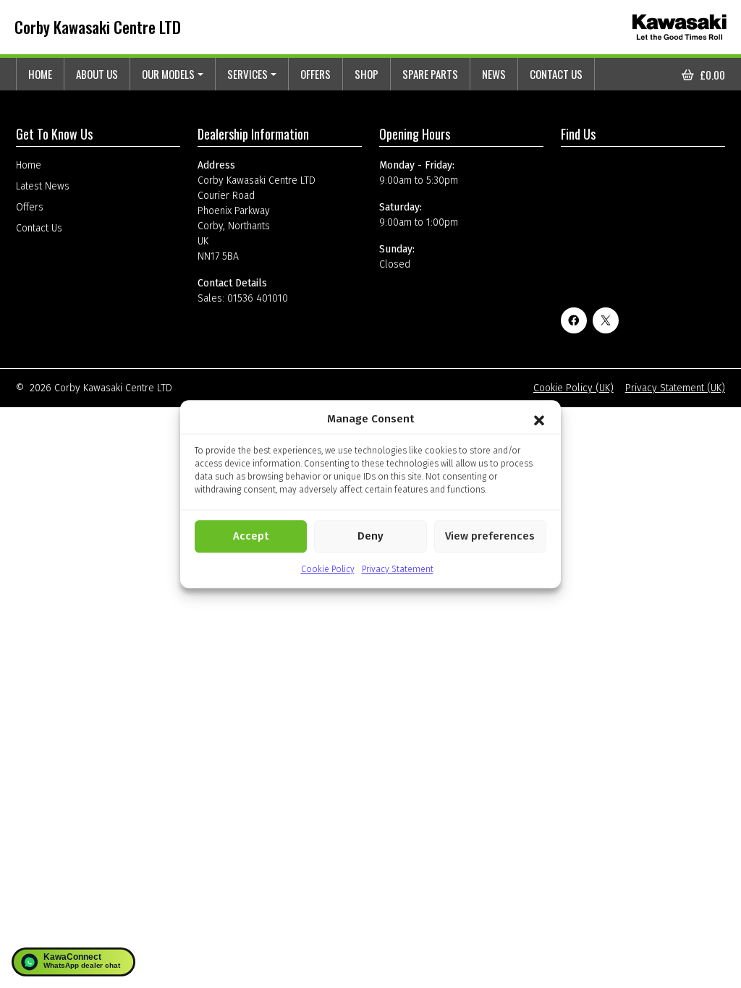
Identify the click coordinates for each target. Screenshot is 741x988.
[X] (606, 320)
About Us (97, 74)
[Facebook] (574, 320)
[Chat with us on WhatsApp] (73, 961)
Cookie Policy (328, 569)
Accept (250, 535)
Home (40, 74)
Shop (366, 74)
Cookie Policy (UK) (573, 388)
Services (247, 74)
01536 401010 (257, 298)
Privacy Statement (397, 569)
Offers (315, 74)
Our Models (168, 74)
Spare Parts (430, 74)
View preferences (490, 535)
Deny (370, 535)
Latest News (42, 186)
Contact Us (556, 74)
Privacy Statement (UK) (675, 388)
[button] (539, 419)
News (494, 74)
